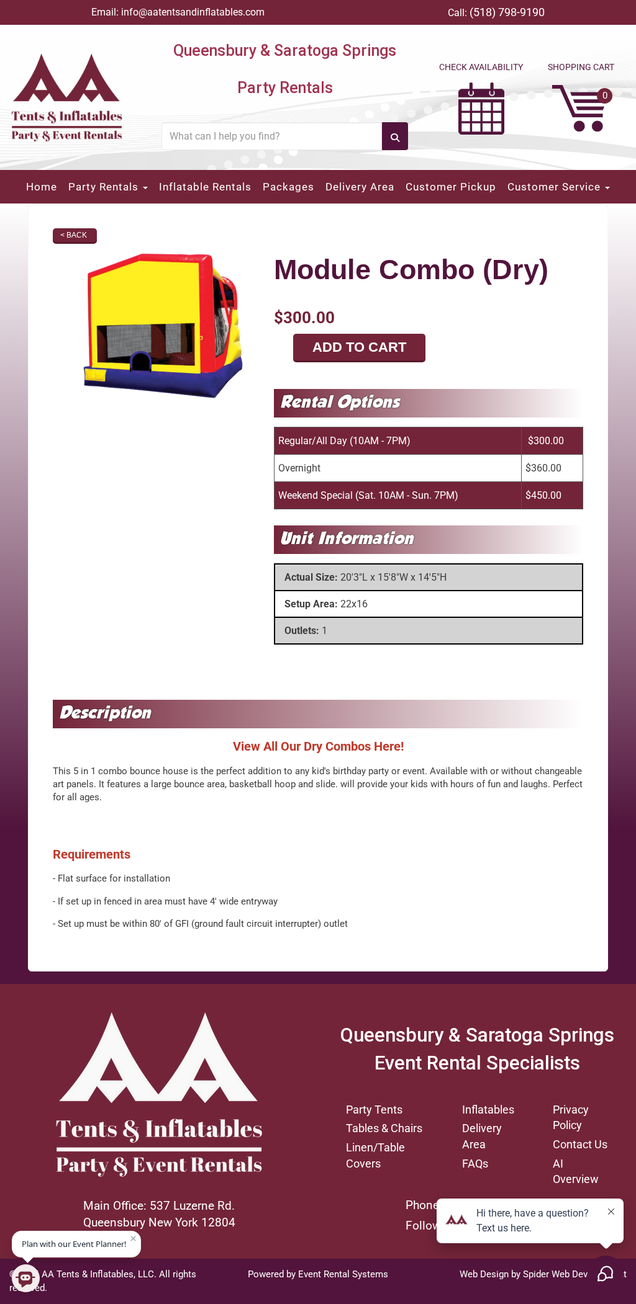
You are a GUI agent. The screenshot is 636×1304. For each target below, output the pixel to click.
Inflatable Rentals (205, 187)
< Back (73, 235)
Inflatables (488, 1109)
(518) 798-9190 (507, 12)
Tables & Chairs (384, 1128)
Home (41, 187)
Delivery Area (359, 187)
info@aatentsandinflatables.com (193, 12)
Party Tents (374, 1109)
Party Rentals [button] (105, 187)
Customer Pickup (451, 187)
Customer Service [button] (555, 187)
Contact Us (580, 1144)
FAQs (475, 1163)
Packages (288, 187)
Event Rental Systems (343, 1274)
